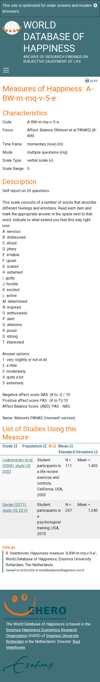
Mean (63, 446)
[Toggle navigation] (6, 70)
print (93, 80)
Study (8, 446)
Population (32, 446)
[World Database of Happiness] (11, 40)
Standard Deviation (76, 452)
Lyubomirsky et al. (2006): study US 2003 (17, 466)
